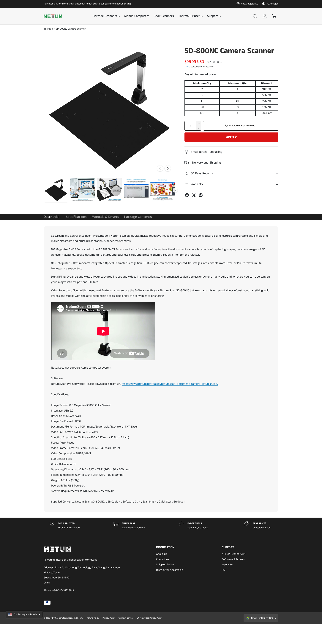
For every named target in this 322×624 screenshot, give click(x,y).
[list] (161, 525)
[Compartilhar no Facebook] (186, 195)
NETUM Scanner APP (234, 554)
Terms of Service (125, 618)
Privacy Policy (108, 618)
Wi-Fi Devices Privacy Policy (149, 618)
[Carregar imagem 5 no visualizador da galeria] (162, 190)
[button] (106, 16)
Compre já (231, 137)
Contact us (162, 559)
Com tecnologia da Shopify (71, 618)
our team (106, 4)
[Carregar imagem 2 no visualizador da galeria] (82, 190)
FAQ (224, 570)
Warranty (227, 565)
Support (212, 16)
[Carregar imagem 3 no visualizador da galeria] (109, 190)
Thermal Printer (189, 16)
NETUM (54, 618)
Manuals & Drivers (105, 216)
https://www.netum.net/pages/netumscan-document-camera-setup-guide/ (170, 384)
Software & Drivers (233, 559)
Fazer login (272, 4)
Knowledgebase (249, 4)
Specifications (76, 216)
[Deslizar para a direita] (168, 168)
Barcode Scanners (105, 16)
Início (50, 29)
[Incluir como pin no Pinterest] (200, 195)
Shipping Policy (165, 565)
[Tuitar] (193, 195)
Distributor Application (169, 570)
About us (161, 554)
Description (52, 216)
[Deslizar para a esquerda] (160, 168)
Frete (187, 66)
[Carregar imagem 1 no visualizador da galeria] (56, 190)
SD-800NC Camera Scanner (71, 29)
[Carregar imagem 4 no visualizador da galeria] (136, 190)
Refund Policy (93, 618)
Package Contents (138, 216)
